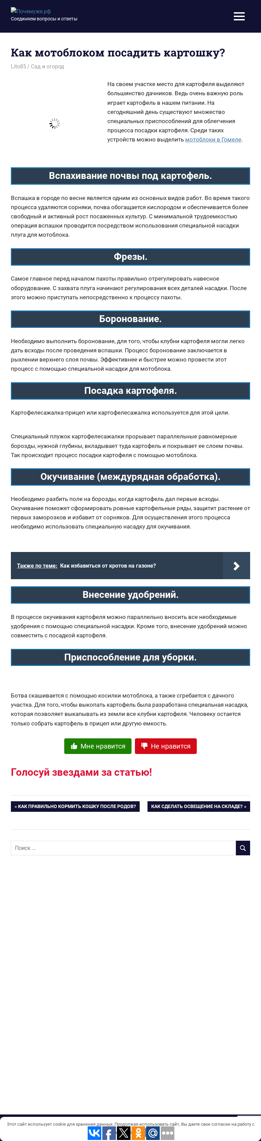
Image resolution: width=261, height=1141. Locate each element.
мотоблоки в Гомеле (213, 139)
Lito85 (18, 66)
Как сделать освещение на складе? (197, 808)
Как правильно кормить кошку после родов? (77, 808)
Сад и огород (47, 66)
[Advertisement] (62, 971)
